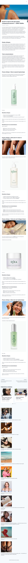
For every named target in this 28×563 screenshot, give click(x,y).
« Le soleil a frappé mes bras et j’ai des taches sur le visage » (10, 434)
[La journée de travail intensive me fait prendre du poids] (14, 471)
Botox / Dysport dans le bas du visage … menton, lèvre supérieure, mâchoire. (7, 398)
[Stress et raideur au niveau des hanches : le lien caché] (14, 532)
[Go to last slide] (2, 396)
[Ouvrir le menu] (26, 1)
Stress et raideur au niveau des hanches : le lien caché (9, 538)
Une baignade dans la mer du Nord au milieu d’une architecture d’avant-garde (12, 463)
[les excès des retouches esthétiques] (14, 486)
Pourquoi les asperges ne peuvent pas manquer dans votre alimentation (21, 380)
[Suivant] (25, 396)
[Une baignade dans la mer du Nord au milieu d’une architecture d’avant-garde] (14, 457)
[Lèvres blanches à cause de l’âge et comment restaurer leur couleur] (14, 413)
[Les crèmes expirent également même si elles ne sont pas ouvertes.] (14, 442)
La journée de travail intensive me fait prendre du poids (9, 478)
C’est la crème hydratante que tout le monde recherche (6, 380)
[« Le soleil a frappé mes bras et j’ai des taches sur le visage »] (14, 427)
